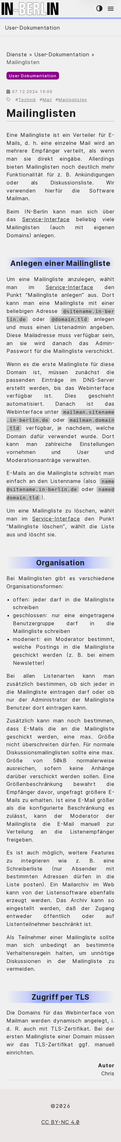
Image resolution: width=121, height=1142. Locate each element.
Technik (27, 99)
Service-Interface (46, 219)
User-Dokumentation (32, 27)
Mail (47, 99)
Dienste (16, 54)
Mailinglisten (72, 99)
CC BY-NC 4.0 (60, 1122)
